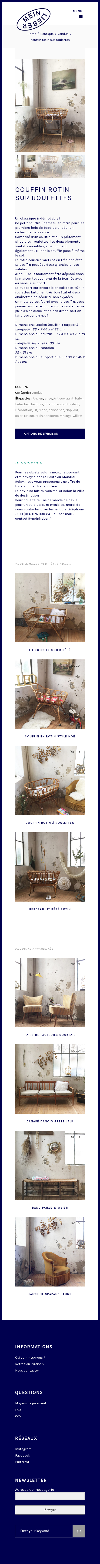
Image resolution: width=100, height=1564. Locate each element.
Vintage (65, 416)
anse (48, 398)
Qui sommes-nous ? (30, 1358)
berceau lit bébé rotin (50, 909)
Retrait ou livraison (29, 1364)
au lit (69, 398)
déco (75, 404)
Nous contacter (27, 1370)
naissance (56, 410)
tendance (51, 416)
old (75, 410)
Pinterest (22, 1462)
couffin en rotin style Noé (50, 736)
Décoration (23, 410)
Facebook (22, 1455)
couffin (65, 404)
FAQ (18, 1410)
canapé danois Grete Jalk (50, 1121)
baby (79, 398)
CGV (18, 1416)
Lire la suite (38, 649)
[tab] (50, 433)
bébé (19, 404)
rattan (29, 416)
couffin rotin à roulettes (50, 822)
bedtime (37, 404)
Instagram (23, 1449)
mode (43, 410)
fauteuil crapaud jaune (50, 1294)
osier (19, 416)
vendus (63, 34)
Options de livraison (41, 433)
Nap (69, 410)
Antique (59, 398)
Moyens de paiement (30, 1403)
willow (77, 416)
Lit (35, 410)
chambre (52, 404)
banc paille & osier (50, 1207)
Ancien (38, 398)
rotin (39, 416)
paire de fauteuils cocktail (50, 1035)
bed (27, 404)
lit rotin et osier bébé (50, 650)
